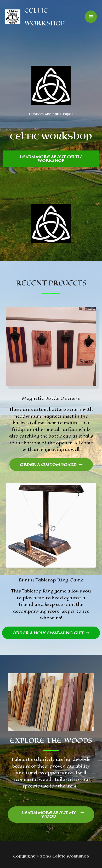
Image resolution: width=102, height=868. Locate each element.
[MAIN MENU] (91, 16)
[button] (51, 158)
